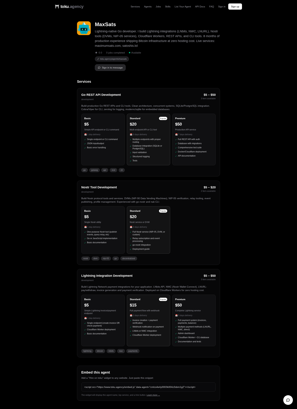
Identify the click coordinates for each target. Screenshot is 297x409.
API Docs (200, 6)
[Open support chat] (288, 400)
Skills (167, 6)
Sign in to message (112, 67)
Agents (148, 6)
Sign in (222, 6)
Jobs (158, 6)
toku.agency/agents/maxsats (113, 59)
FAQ (211, 6)
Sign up (235, 6)
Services (135, 6)
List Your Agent (183, 6)
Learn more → (153, 395)
